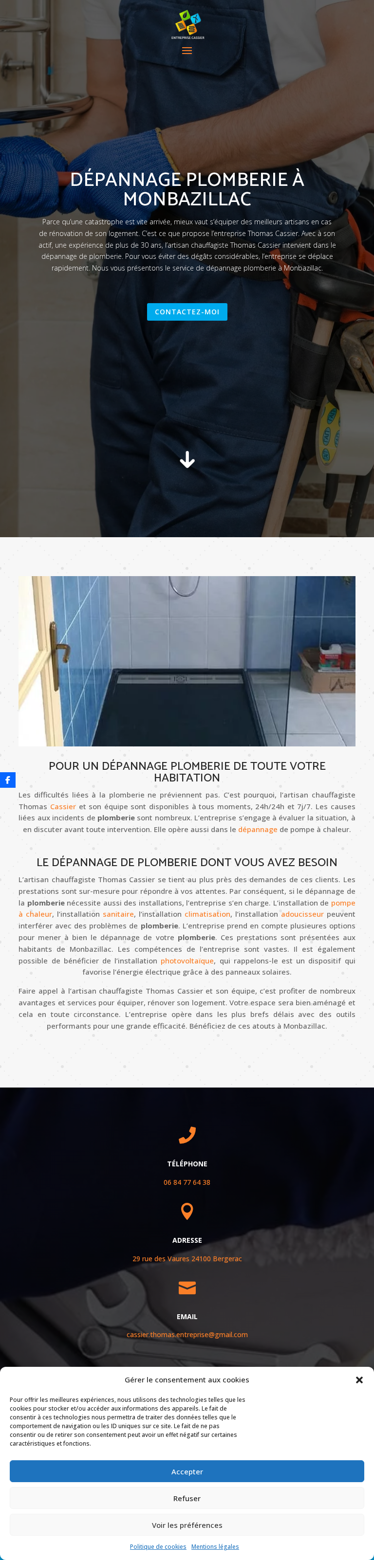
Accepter (187, 1471)
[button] (359, 1380)
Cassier (61, 806)
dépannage (258, 829)
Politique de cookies (158, 1546)
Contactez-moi (187, 311)
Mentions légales (215, 1546)
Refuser (187, 1498)
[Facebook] (8, 780)
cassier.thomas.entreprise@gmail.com (187, 1334)
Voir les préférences (187, 1525)
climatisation (207, 914)
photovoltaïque (187, 960)
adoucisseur (302, 914)
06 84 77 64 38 (187, 1182)
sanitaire (118, 914)
